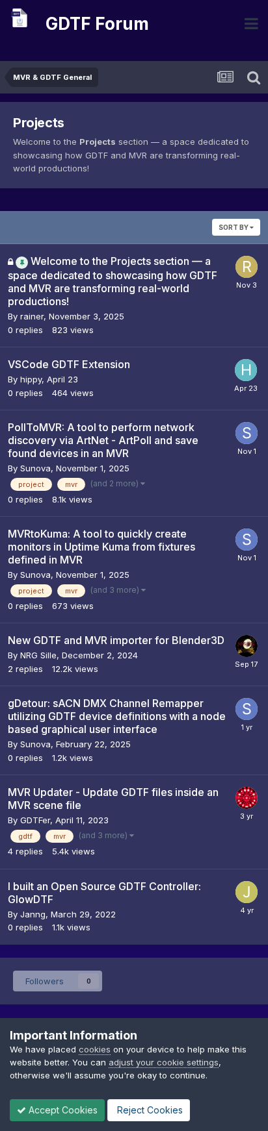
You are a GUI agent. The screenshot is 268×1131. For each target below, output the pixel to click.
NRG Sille (38, 655)
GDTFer (35, 820)
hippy (31, 379)
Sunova (35, 468)
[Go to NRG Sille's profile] (246, 646)
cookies (95, 1049)
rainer (32, 316)
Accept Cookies (62, 1109)
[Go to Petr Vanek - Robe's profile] (246, 798)
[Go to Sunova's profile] (246, 433)
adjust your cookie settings (164, 1062)
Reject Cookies (148, 1109)
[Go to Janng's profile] (246, 892)
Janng (33, 914)
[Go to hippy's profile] (246, 370)
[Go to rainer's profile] (246, 267)
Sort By (234, 227)
